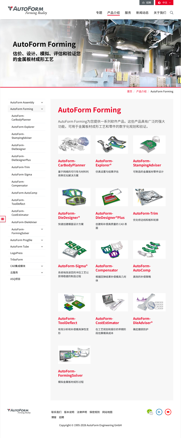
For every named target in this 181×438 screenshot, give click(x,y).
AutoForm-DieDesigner (19, 147)
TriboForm (16, 259)
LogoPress (16, 253)
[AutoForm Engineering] (27, 11)
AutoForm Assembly (22, 102)
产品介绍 (113, 12)
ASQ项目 (15, 279)
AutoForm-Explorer (23, 126)
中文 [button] (165, 2)
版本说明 (69, 412)
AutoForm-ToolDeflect (18, 201)
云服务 (14, 272)
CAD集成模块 (17, 266)
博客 (53, 417)
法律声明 (82, 412)
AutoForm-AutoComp (24, 192)
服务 (128, 12)
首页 (129, 91)
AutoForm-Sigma (22, 174)
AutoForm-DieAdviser (24, 222)
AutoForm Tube (19, 246)
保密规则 (95, 412)
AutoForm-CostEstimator (20, 212)
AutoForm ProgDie (21, 240)
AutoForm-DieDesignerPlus (21, 158)
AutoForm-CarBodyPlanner (21, 117)
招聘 (148, 2)
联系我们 (56, 412)
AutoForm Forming (21, 109)
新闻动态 (142, 12)
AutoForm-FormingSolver (20, 231)
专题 (99, 12)
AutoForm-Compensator (20, 183)
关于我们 (160, 12)
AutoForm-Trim (21, 167)
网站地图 (107, 412)
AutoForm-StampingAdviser (22, 135)
